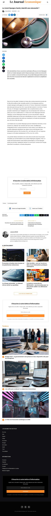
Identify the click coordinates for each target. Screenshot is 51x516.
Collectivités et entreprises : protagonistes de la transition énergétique (35, 224)
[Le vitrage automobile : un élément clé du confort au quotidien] (13, 275)
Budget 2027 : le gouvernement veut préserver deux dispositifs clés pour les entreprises (26, 357)
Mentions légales (6, 470)
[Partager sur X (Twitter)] (9, 15)
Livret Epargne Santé (12, 203)
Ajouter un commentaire (25, 293)
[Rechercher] (47, 2)
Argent (3, 436)
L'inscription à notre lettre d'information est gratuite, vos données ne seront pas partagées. (25, 319)
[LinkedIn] (3, 61)
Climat (3, 438)
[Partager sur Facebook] (12, 15)
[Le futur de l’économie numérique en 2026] (25, 405)
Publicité (4, 462)
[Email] (3, 67)
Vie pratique (5, 451)
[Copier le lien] (3, 70)
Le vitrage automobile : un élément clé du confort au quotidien (12, 284)
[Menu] (4, 2)
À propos (4, 459)
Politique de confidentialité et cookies (10, 468)
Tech (3, 449)
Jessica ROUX (8, 11)
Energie (4, 442)
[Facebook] (3, 58)
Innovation (4, 444)
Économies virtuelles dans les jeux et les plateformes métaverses (13, 264)
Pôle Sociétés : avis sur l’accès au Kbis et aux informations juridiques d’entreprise (37, 265)
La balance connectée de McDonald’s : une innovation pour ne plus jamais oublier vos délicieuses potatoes (37, 286)
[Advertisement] (28, 60)
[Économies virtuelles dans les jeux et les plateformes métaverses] (13, 255)
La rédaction (5, 464)
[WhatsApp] (3, 64)
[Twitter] (3, 55)
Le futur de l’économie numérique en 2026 (17, 419)
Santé (3, 447)
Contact (4, 466)
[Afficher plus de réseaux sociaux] (17, 15)
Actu (3, 434)
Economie (4, 440)
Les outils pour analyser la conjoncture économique (20, 389)
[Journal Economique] (25, 2)
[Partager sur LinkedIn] (14, 15)
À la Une (4, 432)
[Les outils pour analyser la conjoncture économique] (25, 374)
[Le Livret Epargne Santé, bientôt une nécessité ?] (25, 33)
